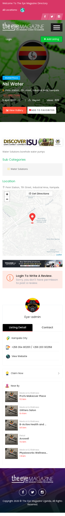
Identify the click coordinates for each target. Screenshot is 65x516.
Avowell (24, 438)
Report (36, 100)
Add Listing (53, 39)
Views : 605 (52, 100)
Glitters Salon (28, 410)
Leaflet (59, 254)
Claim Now (17, 373)
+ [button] (7, 194)
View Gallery (15, 110)
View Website (19, 356)
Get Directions (11, 95)
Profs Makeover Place (33, 396)
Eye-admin (32, 317)
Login (9, 39)
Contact (47, 327)
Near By (15, 385)
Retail (22, 435)
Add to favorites (42, 110)
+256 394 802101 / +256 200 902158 (32, 347)
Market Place (11, 77)
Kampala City (19, 338)
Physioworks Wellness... (34, 452)
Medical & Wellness (29, 393)
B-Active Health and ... (33, 424)
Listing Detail (17, 327)
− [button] (7, 199)
